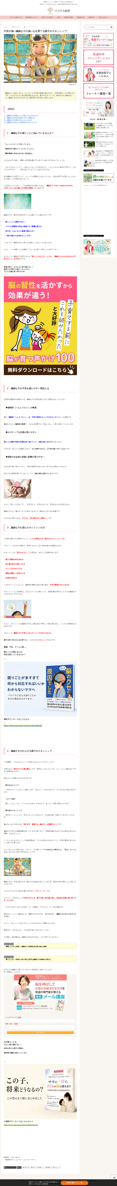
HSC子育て (27, 1167)
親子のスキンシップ (29, 122)
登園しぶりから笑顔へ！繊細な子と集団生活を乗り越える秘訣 (26, 946)
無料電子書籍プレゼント (74, 1183)
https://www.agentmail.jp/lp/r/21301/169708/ (23, 726)
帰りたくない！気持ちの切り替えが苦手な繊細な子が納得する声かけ (28, 959)
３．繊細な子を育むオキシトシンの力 (18, 120)
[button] (111, 27)
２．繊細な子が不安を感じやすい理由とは (19, 118)
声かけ (34, 1167)
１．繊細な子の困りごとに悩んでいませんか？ (21, 115)
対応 (20, 1167)
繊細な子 (49, 1167)
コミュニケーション (11, 1167)
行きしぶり (57, 1167)
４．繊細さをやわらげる (13, 122)
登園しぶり (42, 1167)
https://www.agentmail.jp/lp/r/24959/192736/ (21, 1125)
